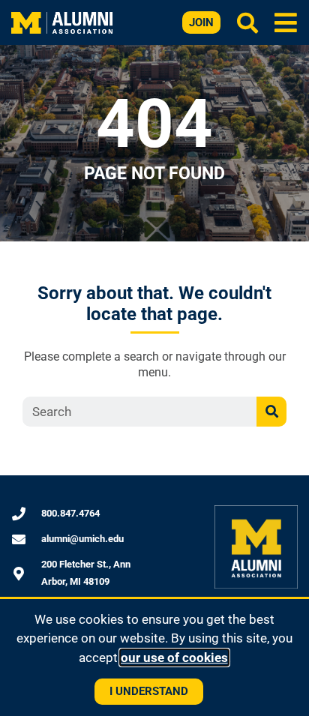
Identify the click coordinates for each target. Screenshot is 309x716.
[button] (286, 22)
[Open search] (247, 22)
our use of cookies (174, 657)
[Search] (271, 412)
